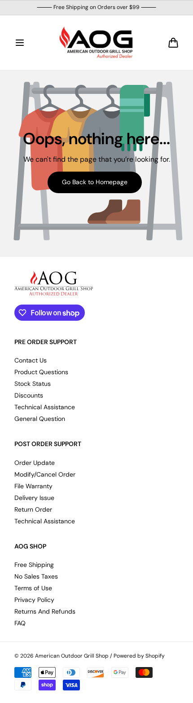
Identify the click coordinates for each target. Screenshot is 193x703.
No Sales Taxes (36, 576)
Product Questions (41, 372)
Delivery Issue (34, 498)
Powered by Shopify (139, 656)
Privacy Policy (34, 600)
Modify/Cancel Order (44, 474)
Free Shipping (34, 565)
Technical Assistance (44, 407)
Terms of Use (33, 588)
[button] (19, 42)
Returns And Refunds (44, 611)
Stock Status (32, 384)
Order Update (34, 463)
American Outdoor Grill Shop (72, 656)
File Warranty (33, 486)
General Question (39, 419)
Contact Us (30, 360)
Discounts (28, 395)
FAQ (20, 623)
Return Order (33, 509)
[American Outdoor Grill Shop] (96, 42)
